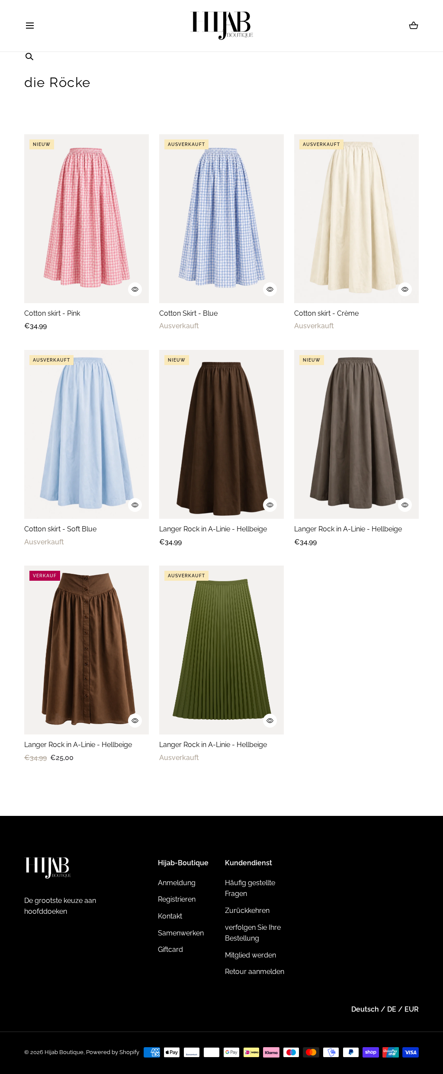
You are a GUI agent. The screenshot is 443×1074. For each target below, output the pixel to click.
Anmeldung (177, 883)
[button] (29, 25)
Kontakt (170, 916)
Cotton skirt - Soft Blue (60, 529)
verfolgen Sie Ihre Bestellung (253, 933)
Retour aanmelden (254, 971)
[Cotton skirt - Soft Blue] (86, 434)
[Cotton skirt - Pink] (86, 218)
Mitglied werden (250, 955)
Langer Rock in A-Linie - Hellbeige (213, 529)
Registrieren (177, 899)
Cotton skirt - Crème (326, 313)
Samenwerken (181, 933)
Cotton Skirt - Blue (188, 313)
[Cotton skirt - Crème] (356, 218)
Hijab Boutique (64, 1052)
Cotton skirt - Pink (52, 313)
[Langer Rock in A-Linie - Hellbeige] (221, 434)
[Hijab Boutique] (221, 26)
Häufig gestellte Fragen (250, 888)
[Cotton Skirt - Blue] (221, 218)
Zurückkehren (247, 910)
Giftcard (170, 949)
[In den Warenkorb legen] (135, 289)
